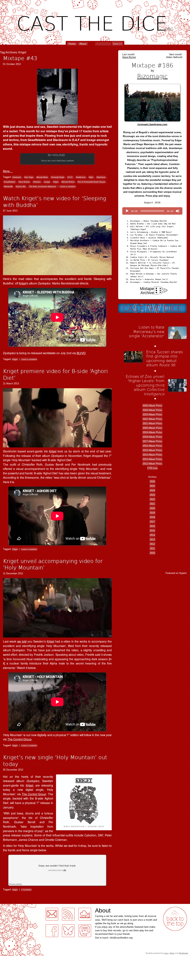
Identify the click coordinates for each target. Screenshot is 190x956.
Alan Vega (28, 177)
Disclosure (101, 177)
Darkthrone (81, 177)
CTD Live (152, 468)
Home (72, 43)
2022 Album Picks (152, 418)
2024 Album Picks (152, 410)
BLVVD (81, 353)
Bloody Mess (42, 177)
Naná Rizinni (129, 57)
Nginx (172, 953)
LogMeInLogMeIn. (12, 906)
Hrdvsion (37, 182)
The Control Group (19, 739)
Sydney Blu (21, 186)
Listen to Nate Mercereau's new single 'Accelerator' (146, 331)
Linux (166, 953)
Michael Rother (68, 182)
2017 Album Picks (152, 441)
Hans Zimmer (24, 182)
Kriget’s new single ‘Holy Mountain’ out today (55, 760)
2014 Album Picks (152, 454)
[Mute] (177, 211)
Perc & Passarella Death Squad (91, 182)
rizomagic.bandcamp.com (152, 124)
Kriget (55, 182)
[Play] (127, 211)
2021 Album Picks (152, 423)
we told (22, 641)
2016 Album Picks (152, 445)
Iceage (47, 182)
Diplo (91, 177)
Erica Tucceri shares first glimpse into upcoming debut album (164, 358)
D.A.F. (70, 177)
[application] (152, 211)
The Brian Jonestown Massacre (42, 186)
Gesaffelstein (9, 182)
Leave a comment (67, 186)
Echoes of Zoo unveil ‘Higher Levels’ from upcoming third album (145, 385)
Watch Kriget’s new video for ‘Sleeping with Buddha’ (54, 201)
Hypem (183, 573)
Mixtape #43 (20, 58)
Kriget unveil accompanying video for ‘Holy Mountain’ (53, 564)
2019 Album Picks (152, 432)
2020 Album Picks (152, 427)
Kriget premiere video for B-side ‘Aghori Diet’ (55, 374)
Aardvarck (16, 177)
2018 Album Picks (152, 436)
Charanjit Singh (57, 177)
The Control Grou (33, 794)
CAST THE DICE (95, 22)
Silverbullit (8, 186)
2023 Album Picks (152, 414)
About (82, 43)
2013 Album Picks (152, 459)
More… (8, 171)
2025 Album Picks (152, 405)
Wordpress (183, 953)
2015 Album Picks (152, 450)
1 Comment (26, 890)
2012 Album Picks (152, 463)
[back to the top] (175, 919)
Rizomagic (152, 76)
